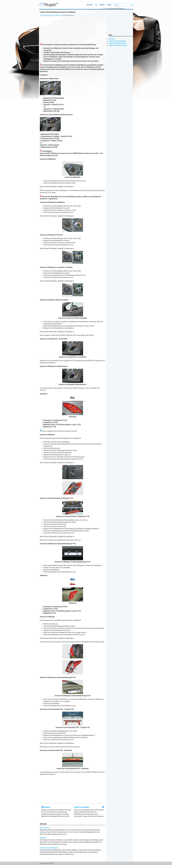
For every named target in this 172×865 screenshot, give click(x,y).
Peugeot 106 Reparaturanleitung (118, 45)
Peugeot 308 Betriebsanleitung (47, 15)
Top (96, 5)
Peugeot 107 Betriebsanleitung (117, 41)
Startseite (89, 5)
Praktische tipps (58, 15)
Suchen (109, 5)
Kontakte (102, 5)
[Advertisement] (72, 29)
